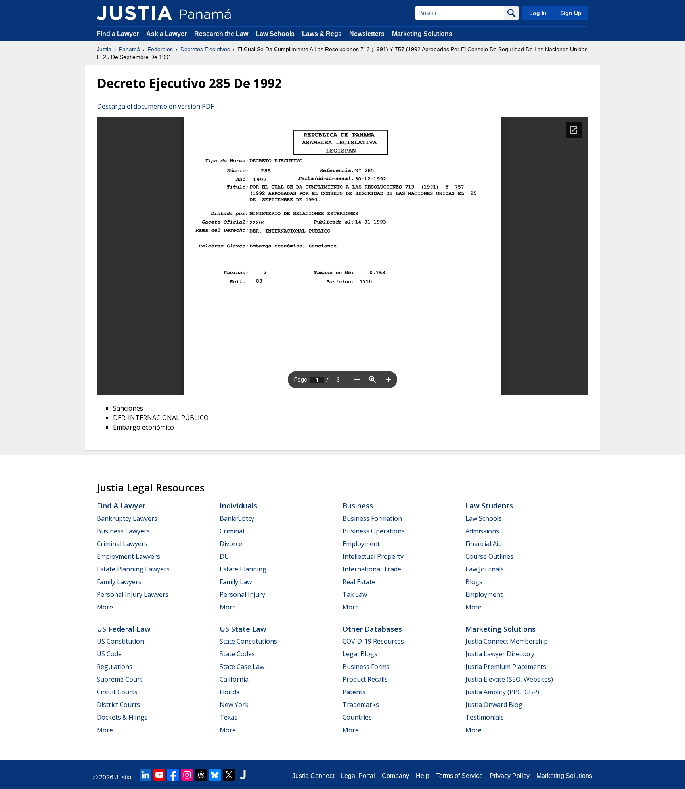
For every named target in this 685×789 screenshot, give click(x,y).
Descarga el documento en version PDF (155, 106)
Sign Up (571, 13)
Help (422, 775)
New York (234, 704)
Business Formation (372, 518)
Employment (361, 543)
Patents (353, 692)
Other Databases (372, 629)
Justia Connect (313, 775)
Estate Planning (243, 569)
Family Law (236, 581)
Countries (357, 717)
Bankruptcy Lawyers (127, 518)
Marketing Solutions (422, 34)
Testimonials (484, 717)
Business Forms (366, 666)
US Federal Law (124, 629)
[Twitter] (229, 775)
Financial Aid (483, 543)
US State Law (243, 629)
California (234, 679)
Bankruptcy (237, 518)
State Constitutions (248, 641)
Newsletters (367, 34)
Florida (230, 692)
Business (357, 505)
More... (107, 607)
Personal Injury (242, 594)
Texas (228, 717)
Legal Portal (358, 775)
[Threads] (201, 775)
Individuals (238, 505)
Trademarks (360, 704)
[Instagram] (187, 775)
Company (395, 775)
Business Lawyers (123, 531)
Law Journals (484, 569)
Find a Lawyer (118, 34)
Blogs (473, 581)
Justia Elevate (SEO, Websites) (509, 679)
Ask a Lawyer (167, 34)
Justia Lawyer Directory (499, 654)
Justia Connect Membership (506, 641)
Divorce (231, 543)
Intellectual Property (373, 556)
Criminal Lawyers (122, 543)
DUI (225, 556)
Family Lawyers (119, 581)
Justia (104, 49)
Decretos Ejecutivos (205, 49)
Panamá (129, 49)
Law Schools (275, 34)
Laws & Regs (322, 34)
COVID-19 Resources (373, 641)
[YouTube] (159, 775)
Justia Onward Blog (493, 704)
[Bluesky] (215, 775)
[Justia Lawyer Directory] (243, 775)
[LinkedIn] (145, 775)
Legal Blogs (359, 654)
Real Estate (358, 581)
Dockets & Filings (122, 717)
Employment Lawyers (128, 556)
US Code (109, 654)
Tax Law (354, 594)
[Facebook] (173, 775)
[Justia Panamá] (134, 13)
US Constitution (120, 641)
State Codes (237, 654)
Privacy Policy (510, 775)
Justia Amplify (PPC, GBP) (502, 692)
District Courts (118, 704)
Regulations (114, 666)
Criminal (232, 531)
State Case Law (242, 666)
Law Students (489, 505)
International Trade (371, 569)
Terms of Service (459, 775)
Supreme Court (119, 679)
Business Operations (373, 531)
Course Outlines (489, 556)
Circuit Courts (117, 692)
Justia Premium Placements (505, 666)
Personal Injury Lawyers (132, 594)
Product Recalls (365, 679)
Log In (538, 13)
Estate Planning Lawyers (133, 569)
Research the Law (221, 34)
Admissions (482, 531)
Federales (160, 49)
